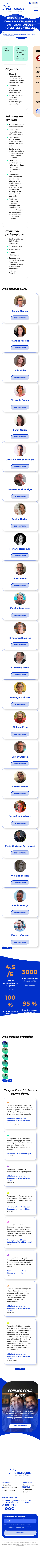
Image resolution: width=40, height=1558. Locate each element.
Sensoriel (6, 1482)
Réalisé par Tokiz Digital (19, 1544)
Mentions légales (24, 1542)
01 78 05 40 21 (10, 1505)
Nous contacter (20, 1426)
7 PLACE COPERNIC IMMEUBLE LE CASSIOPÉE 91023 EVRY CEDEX (18, 1501)
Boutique (26, 1487)
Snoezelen (7, 1485)
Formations (27, 1482)
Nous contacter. (10, 1497)
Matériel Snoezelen (10, 1487)
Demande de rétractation (27, 1491)
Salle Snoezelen (9, 1490)
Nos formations (28, 1485)
